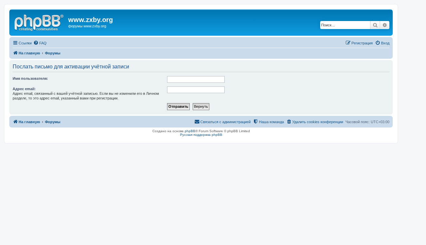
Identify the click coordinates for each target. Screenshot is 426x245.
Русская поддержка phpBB (201, 135)
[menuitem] (40, 43)
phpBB (190, 131)
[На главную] (39, 21)
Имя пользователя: (30, 78)
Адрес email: (24, 89)
